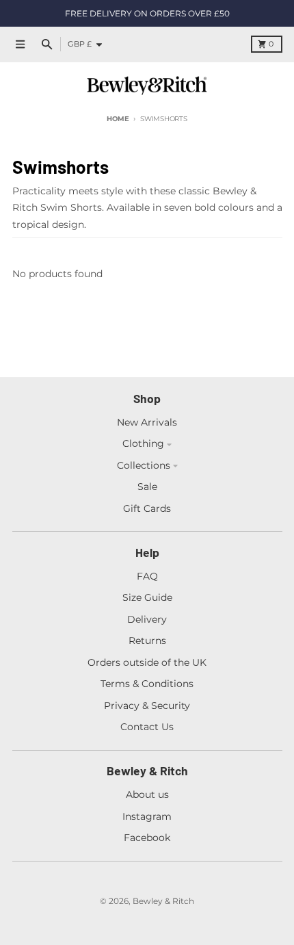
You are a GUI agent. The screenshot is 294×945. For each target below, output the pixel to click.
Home (118, 118)
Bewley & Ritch (163, 901)
